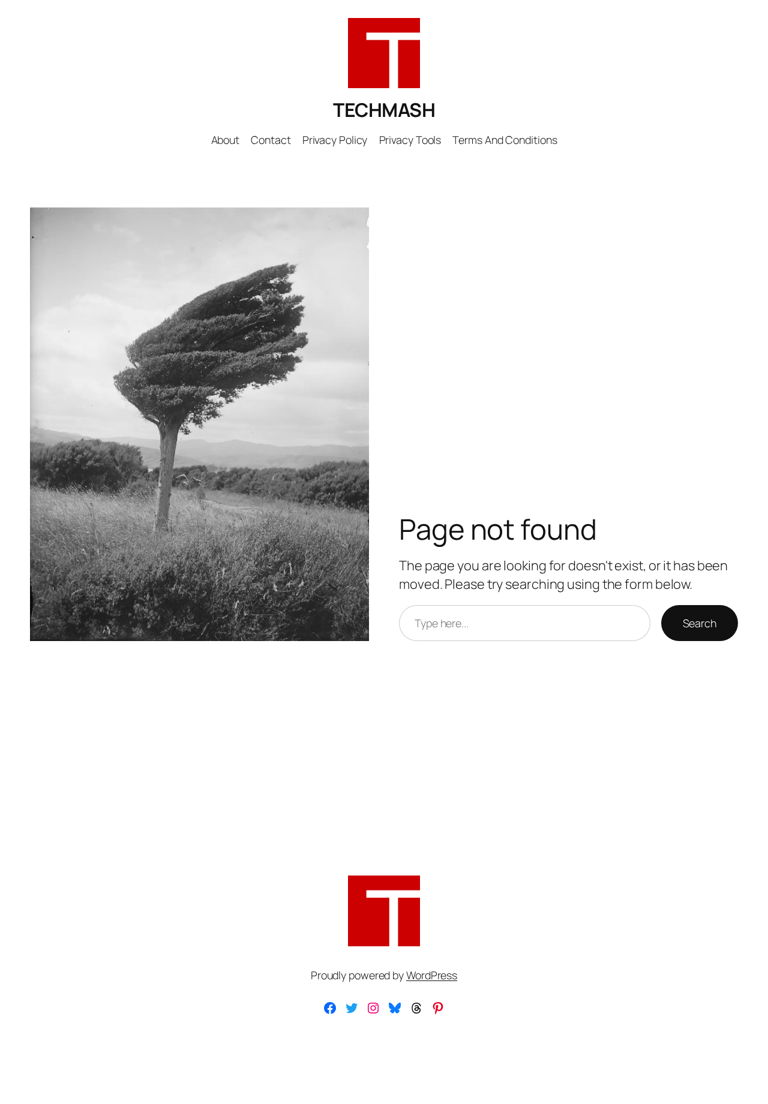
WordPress (431, 975)
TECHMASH (384, 110)
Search (699, 623)
